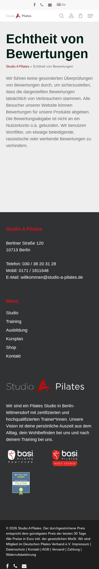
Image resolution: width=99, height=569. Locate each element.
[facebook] (34, 4)
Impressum (80, 544)
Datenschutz (15, 549)
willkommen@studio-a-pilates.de (52, 277)
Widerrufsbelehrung (21, 555)
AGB (45, 549)
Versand (58, 549)
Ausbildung (16, 330)
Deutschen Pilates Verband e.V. (47, 544)
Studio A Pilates (17, 66)
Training (13, 321)
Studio (12, 312)
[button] (90, 15)
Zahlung (73, 549)
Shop (11, 347)
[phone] (41, 4)
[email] (50, 4)
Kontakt (13, 356)
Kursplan (14, 338)
